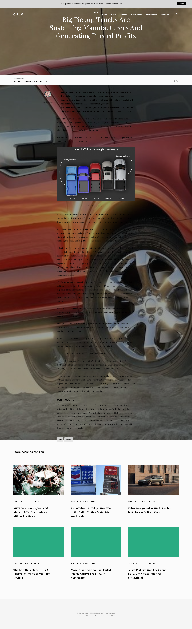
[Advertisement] (96, 58)
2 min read (150, 502)
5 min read (35, 502)
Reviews (123, 15)
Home (104, 15)
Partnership (166, 15)
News (113, 15)
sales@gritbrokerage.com (111, 4)
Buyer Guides (136, 15)
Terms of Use (110, 616)
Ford (60, 440)
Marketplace (151, 15)
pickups (69, 440)
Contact (90, 616)
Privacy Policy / (100, 616)
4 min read (150, 563)
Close (182, 4)
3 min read (93, 502)
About (84, 616)
